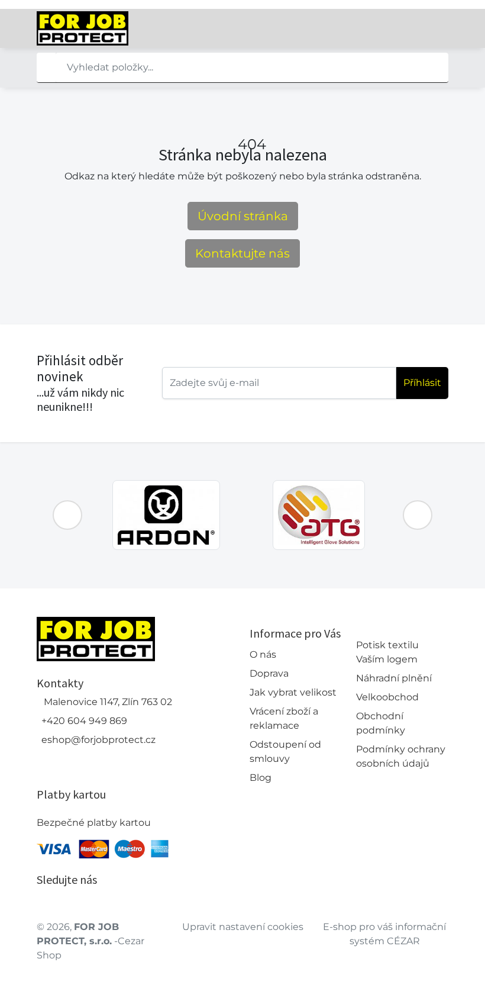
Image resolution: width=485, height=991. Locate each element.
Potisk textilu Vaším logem (387, 652)
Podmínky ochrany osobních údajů (400, 756)
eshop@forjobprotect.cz (98, 739)
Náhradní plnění (394, 678)
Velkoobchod (387, 697)
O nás (263, 654)
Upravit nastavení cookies (242, 926)
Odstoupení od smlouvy (285, 751)
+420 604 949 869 (84, 720)
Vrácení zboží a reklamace (284, 718)
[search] (46, 67)
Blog (260, 777)
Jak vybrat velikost (293, 692)
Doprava (269, 673)
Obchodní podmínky (380, 723)
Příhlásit (422, 382)
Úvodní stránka (243, 216)
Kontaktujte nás (242, 253)
